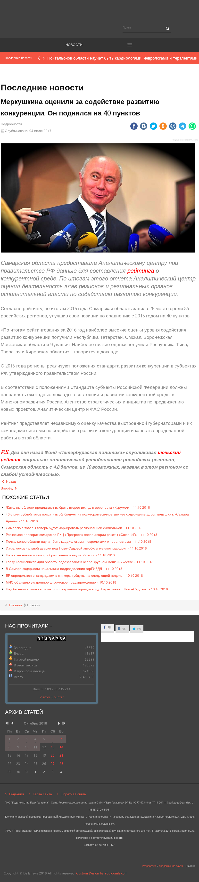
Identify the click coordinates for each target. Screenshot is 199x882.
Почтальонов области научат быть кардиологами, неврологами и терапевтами (122, 58)
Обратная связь (73, 793)
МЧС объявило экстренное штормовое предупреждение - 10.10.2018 (61, 582)
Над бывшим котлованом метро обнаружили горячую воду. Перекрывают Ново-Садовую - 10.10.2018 (87, 589)
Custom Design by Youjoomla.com (101, 873)
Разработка (149, 866)
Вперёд (7, 488)
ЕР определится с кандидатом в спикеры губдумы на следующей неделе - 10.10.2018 (74, 575)
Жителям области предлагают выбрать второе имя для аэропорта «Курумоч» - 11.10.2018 (78, 507)
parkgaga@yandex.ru (180, 802)
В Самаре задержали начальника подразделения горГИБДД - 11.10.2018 (64, 568)
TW (138, 629)
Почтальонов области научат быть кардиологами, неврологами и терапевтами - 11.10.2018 (78, 541)
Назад (10, 481)
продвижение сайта (171, 866)
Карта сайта (42, 793)
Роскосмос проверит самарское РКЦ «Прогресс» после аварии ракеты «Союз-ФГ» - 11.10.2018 (81, 534)
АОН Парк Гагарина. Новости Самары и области (99, 13)
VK (124, 629)
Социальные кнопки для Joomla (185, 140)
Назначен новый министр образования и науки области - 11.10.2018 (60, 555)
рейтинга (140, 270)
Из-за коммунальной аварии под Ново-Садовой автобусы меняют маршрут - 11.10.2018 (76, 548)
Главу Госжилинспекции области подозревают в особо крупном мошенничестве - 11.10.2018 (79, 561)
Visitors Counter (52, 696)
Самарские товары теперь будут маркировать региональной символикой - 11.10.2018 (74, 527)
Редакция (16, 793)
